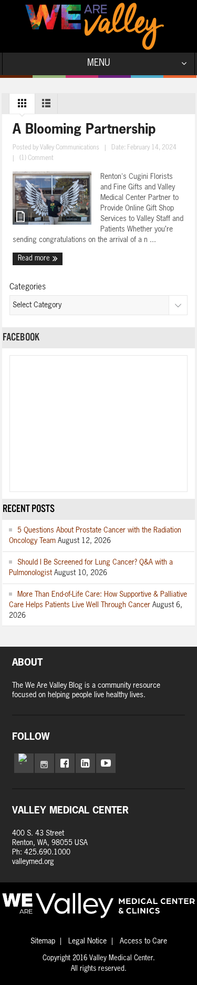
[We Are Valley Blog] (94, 26)
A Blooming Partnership (84, 130)
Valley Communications (69, 148)
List (46, 105)
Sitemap (42, 941)
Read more (35, 258)
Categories (27, 287)
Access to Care (143, 941)
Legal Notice (87, 941)
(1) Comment (36, 158)
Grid (22, 105)
